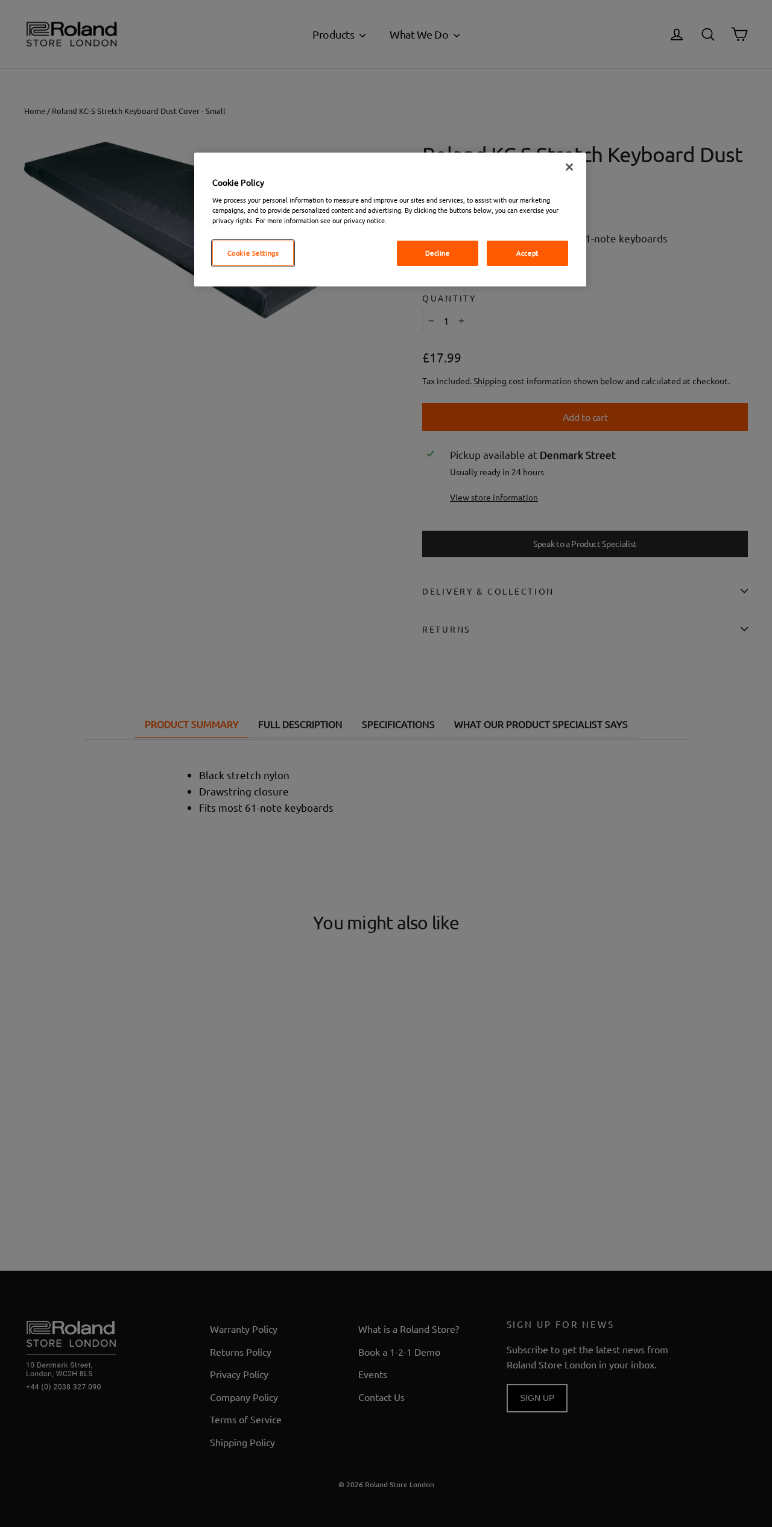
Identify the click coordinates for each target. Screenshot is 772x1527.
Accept (527, 253)
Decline (437, 253)
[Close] (569, 167)
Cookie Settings (253, 253)
